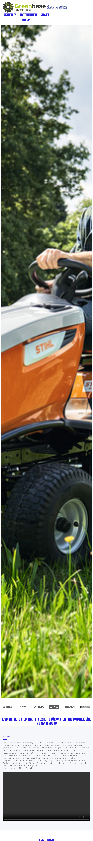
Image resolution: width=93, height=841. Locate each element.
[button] (3, 362)
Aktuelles (10, 15)
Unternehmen (28, 15)
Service (45, 15)
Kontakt (27, 20)
